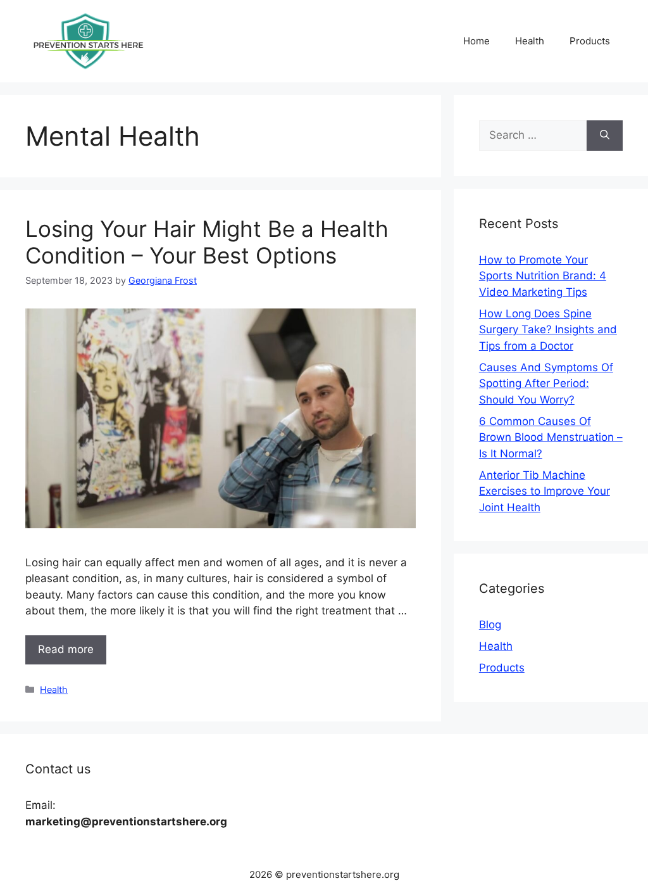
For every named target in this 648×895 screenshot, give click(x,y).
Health (529, 41)
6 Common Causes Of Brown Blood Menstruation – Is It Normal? (551, 437)
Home (476, 41)
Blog (490, 624)
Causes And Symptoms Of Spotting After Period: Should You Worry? (546, 383)
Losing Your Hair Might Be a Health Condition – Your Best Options (207, 242)
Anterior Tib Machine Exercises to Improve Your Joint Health (544, 491)
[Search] (605, 135)
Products (590, 41)
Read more (66, 649)
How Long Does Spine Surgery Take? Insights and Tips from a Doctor (548, 329)
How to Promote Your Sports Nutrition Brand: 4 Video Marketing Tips (542, 275)
